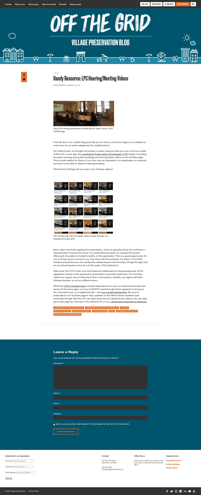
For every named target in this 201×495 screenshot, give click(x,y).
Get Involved (49, 4)
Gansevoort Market (81, 311)
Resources (75, 4)
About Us (20, 4)
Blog (145, 4)
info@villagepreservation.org (112, 469)
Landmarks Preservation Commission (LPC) (105, 153)
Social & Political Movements (67, 314)
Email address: (10, 472)
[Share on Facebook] (24, 74)
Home (8, 4)
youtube (124, 308)
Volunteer (172, 468)
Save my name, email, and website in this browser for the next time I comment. (92, 424)
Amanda (77, 85)
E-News (169, 4)
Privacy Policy (33, 491)
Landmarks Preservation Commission (102, 308)
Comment (58, 363)
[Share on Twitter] (24, 78)
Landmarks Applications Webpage (128, 301)
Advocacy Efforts (62, 311)
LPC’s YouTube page (75, 285)
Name (56, 393)
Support (182, 4)
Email (56, 403)
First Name (9, 461)
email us (147, 460)
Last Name (9, 467)
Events (62, 4)
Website (57, 413)
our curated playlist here (114, 292)
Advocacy (33, 4)
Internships (173, 464)
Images (156, 4)
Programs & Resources (127, 311)
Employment (173, 460)
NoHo (111, 311)
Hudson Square (99, 311)
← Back (56, 73)
